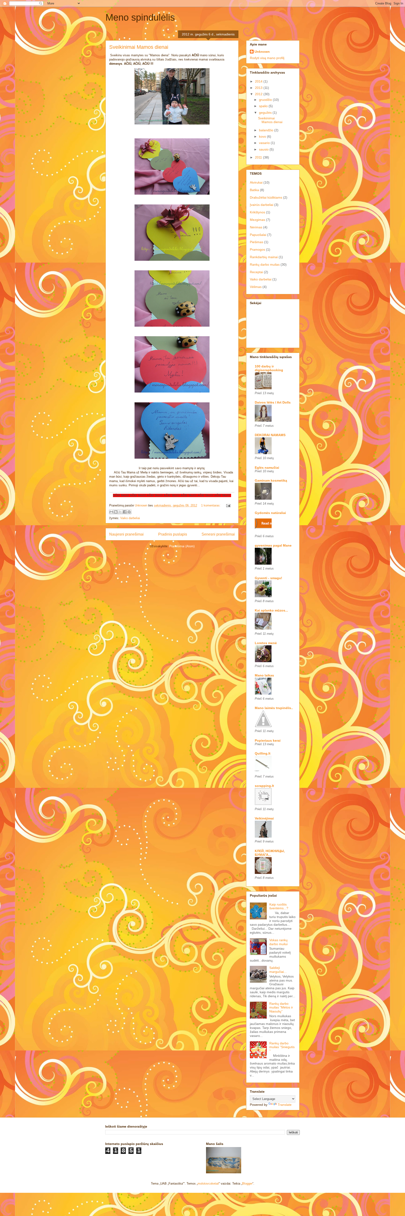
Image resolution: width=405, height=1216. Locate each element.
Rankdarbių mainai (264, 257)
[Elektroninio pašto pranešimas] (227, 505)
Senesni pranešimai (218, 534)
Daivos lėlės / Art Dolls (273, 402)
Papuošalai (258, 235)
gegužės (266, 112)
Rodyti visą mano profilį (267, 58)
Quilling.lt (262, 753)
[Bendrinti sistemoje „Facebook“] (124, 512)
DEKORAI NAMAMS (270, 435)
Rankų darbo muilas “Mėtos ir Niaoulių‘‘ (281, 1007)
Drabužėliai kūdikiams (266, 197)
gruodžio (266, 100)
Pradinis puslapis (172, 534)
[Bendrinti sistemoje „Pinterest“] (129, 512)
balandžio (266, 130)
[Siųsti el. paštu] (111, 512)
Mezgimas (257, 220)
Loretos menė (266, 643)
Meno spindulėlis (140, 17)
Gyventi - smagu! (268, 578)
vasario (265, 143)
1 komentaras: (211, 505)
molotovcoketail (208, 1183)
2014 (259, 81)
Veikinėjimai (264, 818)
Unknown (262, 51)
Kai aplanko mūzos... (271, 610)
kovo (263, 136)
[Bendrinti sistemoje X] (120, 512)
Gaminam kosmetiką (271, 480)
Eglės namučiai (267, 467)
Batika (254, 190)
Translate (285, 1104)
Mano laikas (264, 675)
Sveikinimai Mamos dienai (138, 47)
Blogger (247, 1183)
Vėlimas (256, 287)
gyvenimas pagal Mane (273, 545)
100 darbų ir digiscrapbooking (269, 368)
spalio (264, 106)
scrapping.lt (264, 786)
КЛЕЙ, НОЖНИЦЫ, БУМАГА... (270, 853)
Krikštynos (257, 212)
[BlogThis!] (115, 512)
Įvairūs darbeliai (261, 205)
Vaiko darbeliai (130, 518)
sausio (264, 149)
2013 (259, 88)
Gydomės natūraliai (270, 513)
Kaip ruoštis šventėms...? (278, 906)
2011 (259, 157)
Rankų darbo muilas (265, 264)
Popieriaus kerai (268, 740)
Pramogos (257, 249)
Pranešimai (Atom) (182, 546)
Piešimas (256, 242)
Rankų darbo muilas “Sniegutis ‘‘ (282, 1047)
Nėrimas (256, 227)
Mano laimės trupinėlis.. (274, 708)
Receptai (256, 272)
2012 (259, 94)
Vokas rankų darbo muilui (278, 942)
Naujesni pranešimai (126, 534)
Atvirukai (256, 182)
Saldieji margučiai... (278, 970)
